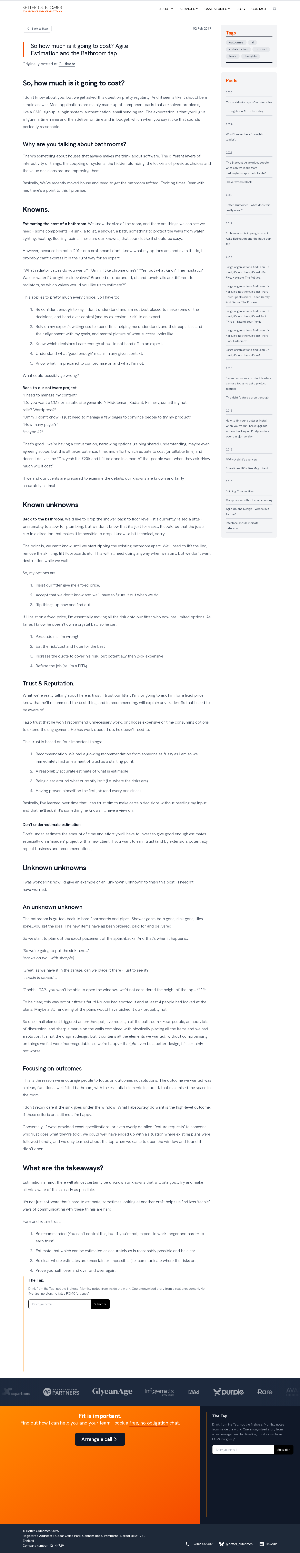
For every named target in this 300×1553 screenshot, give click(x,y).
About (166, 9)
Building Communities (240, 491)
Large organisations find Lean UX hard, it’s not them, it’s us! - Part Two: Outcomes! (247, 336)
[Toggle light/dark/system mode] (274, 9)
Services (189, 9)
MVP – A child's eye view (241, 459)
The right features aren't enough (247, 397)
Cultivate (67, 63)
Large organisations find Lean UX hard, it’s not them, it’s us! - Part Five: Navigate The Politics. (247, 272)
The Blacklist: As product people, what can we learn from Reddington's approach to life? (247, 168)
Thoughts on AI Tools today (244, 111)
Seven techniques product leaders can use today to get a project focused (248, 383)
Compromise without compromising (249, 500)
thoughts (250, 56)
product (261, 49)
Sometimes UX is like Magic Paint (247, 468)
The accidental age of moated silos (249, 102)
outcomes (236, 42)
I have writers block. (239, 182)
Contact (259, 9)
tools (232, 56)
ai (252, 42)
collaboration (238, 49)
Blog (241, 9)
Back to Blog (40, 28)
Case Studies (217, 9)
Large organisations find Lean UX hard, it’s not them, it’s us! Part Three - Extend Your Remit (247, 316)
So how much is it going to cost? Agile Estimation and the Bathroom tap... (248, 238)
